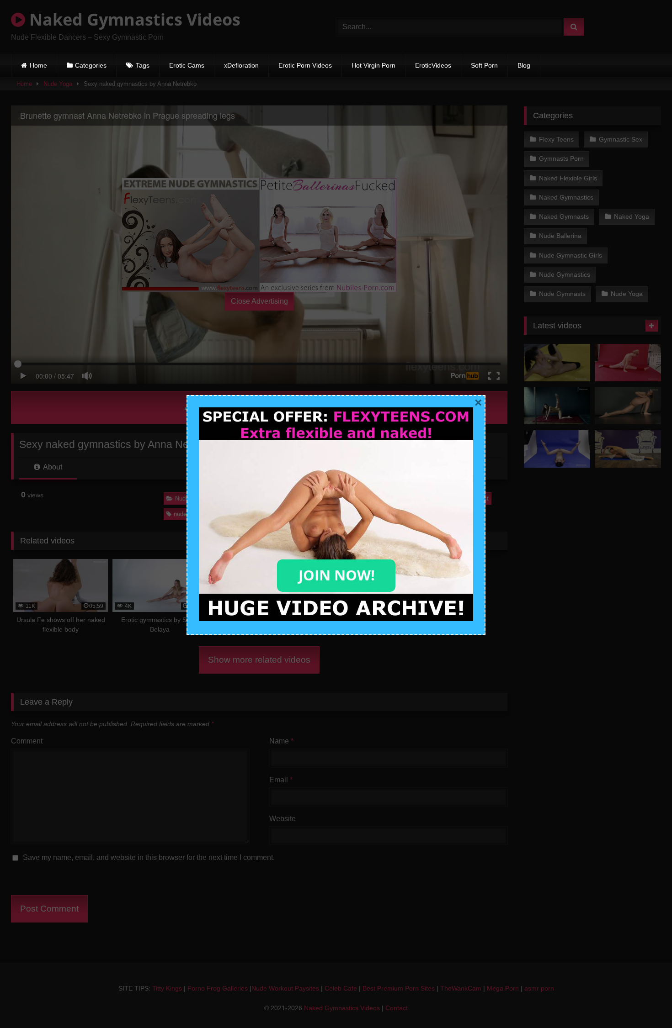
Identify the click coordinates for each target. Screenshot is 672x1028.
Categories (91, 65)
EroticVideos (433, 65)
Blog (523, 65)
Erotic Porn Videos (305, 65)
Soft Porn (484, 65)
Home (38, 65)
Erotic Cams (186, 65)
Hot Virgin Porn (373, 65)
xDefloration (241, 65)
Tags (142, 65)
